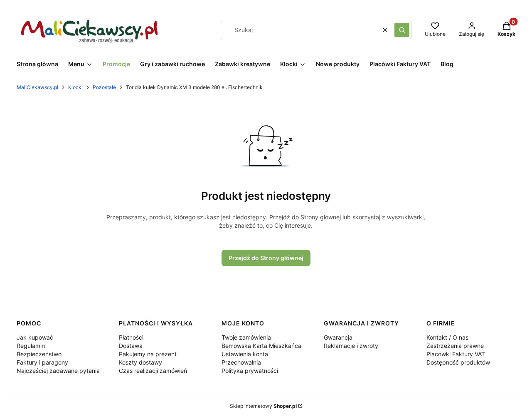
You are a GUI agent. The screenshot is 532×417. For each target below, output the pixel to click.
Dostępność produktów (458, 362)
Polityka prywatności (250, 370)
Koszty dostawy (140, 362)
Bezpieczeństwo (39, 353)
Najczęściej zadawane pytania (58, 370)
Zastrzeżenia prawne (455, 345)
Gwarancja (338, 337)
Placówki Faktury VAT (455, 353)
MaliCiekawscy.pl (37, 87)
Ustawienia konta (245, 353)
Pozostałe (104, 87)
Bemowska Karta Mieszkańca (261, 345)
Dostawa (131, 345)
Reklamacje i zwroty (351, 345)
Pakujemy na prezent (148, 353)
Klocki (75, 87)
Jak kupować (35, 337)
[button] (401, 30)
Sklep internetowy (263, 406)
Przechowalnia (241, 362)
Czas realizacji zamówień (153, 370)
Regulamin (31, 345)
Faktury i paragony (42, 362)
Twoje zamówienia (246, 337)
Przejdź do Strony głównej (266, 257)
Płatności (131, 337)
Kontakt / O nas (447, 337)
